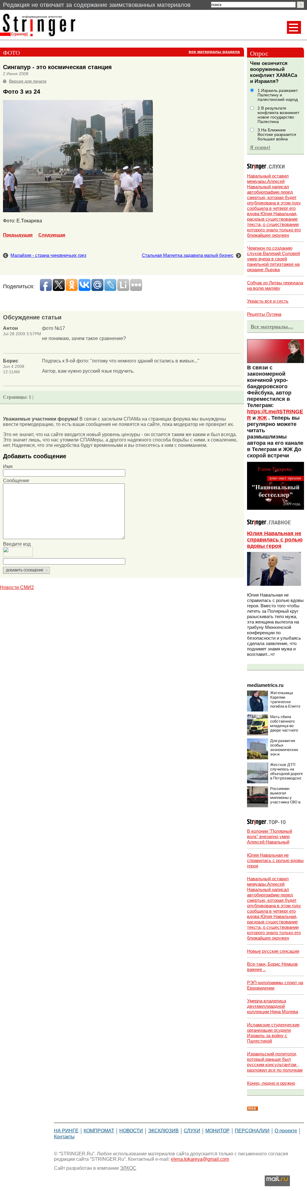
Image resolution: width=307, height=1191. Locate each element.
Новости (131, 1130)
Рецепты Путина (264, 314)
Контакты (64, 1136)
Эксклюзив (163, 1130)
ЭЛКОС (128, 1168)
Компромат (99, 1130)
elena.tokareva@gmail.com (200, 1159)
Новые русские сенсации (273, 951)
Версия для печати (27, 81)
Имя (8, 466)
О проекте (286, 1130)
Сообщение (16, 480)
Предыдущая (18, 235)
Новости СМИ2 (17, 587)
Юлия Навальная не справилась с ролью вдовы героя (275, 539)
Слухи (192, 1130)
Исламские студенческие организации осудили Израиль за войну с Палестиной (273, 1032)
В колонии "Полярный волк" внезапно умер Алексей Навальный (269, 836)
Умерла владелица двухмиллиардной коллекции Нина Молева (272, 1006)
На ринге (66, 1130)
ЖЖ (262, 418)
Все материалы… (272, 327)
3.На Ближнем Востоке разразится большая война (277, 134)
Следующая (51, 235)
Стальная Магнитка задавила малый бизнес (188, 255)
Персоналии (252, 1130)
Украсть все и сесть (267, 301)
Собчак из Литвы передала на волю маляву (275, 285)
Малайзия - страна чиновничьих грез (48, 255)
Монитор (217, 1130)
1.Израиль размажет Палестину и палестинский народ (278, 95)
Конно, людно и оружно (271, 1083)
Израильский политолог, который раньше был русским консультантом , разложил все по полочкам (275, 1061)
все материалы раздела (214, 51)
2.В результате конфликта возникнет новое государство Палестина (278, 115)
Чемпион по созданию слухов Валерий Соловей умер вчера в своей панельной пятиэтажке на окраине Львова (273, 258)
